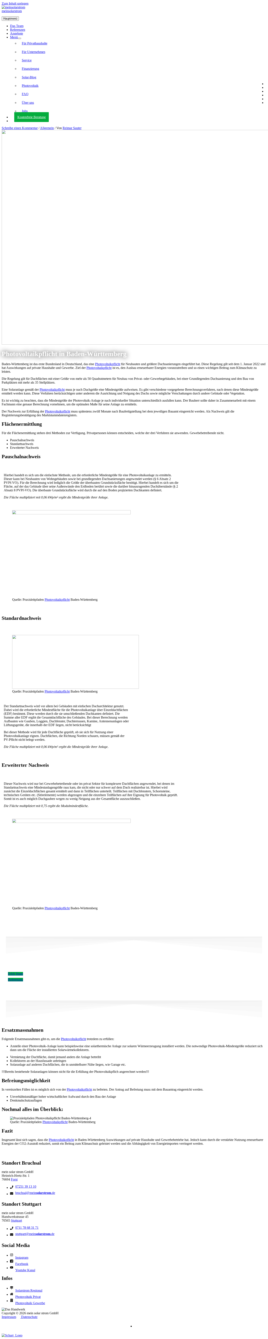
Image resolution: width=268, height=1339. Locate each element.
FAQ (25, 94)
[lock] (12, 1262)
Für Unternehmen (33, 52)
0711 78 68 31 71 (27, 1227)
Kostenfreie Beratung (31, 117)
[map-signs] (12, 1288)
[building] (12, 1301)
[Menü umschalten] (19, 38)
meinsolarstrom (12, 11)
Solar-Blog (29, 77)
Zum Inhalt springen (15, 3)
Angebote (16, 33)
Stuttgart (16, 1220)
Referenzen (17, 29)
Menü (14, 37)
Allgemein (47, 128)
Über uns (28, 102)
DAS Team (15, 974)
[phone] (12, 1188)
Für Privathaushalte (34, 43)
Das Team (16, 26)
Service (27, 60)
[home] (12, 1295)
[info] (12, 1255)
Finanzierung (30, 68)
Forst (14, 1179)
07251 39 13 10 (25, 1186)
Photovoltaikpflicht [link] (107, 364)
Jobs (25, 111)
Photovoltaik (30, 85)
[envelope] (12, 1194)
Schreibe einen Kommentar (20, 128)
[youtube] (12, 1268)
